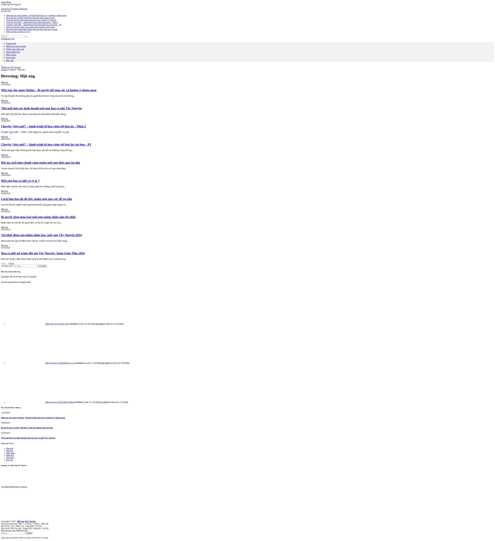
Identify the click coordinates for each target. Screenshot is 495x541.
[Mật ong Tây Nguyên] (11, 67)
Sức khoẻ (10, 57)
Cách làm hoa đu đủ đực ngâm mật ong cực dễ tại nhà (36, 199)
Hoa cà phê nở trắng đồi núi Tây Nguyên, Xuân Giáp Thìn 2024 (43, 253)
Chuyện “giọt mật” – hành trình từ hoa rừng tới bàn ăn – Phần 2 (32, 22)
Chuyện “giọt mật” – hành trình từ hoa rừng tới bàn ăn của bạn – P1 (33, 25)
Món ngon (11, 54)
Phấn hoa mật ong (15, 49)
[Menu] (2, 65)
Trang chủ (11, 43)
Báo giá (9, 60)
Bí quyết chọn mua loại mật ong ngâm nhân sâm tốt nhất (38, 217)
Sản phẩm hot (13, 52)
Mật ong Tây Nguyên (26, 521)
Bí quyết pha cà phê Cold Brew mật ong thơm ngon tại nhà (30, 18)
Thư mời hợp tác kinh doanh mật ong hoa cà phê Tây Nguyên (31, 20)
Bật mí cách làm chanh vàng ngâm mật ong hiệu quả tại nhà (30, 27)
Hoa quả (9, 448)
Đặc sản (9, 460)
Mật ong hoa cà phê (16, 46)
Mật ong (4, 82)
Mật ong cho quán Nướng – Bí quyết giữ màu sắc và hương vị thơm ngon (36, 15)
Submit (29, 533)
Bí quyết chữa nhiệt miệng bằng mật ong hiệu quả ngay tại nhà (31, 29)
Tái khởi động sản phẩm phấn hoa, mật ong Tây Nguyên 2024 (41, 235)
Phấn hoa (10, 455)
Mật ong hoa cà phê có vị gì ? (18, 32)
